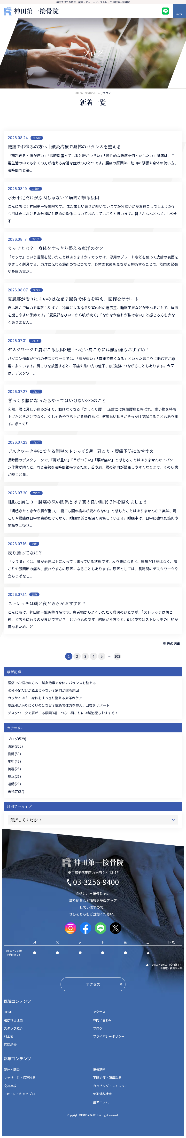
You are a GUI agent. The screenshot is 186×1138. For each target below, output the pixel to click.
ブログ (35, 239)
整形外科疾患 (102, 1093)
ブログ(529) (17, 738)
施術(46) (14, 761)
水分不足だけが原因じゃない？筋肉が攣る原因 (53, 197)
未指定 (36, 138)
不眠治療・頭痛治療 (107, 1077)
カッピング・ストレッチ (110, 1085)
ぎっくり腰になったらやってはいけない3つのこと (57, 400)
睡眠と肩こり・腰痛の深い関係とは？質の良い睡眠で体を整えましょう (77, 502)
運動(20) (14, 783)
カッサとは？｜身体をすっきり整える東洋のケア (55, 248)
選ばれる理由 (13, 1020)
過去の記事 (171, 643)
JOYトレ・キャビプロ (19, 1093)
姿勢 (34, 594)
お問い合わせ (102, 1020)
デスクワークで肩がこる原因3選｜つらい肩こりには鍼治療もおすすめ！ (78, 349)
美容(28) (14, 768)
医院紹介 (10, 1044)
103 (117, 656)
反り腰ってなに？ (25, 552)
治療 (34, 543)
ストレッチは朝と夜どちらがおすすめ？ (47, 603)
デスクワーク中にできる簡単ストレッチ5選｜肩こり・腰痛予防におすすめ (81, 451)
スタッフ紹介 (13, 1028)
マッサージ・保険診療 (19, 1077)
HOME (10, 1012)
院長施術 (99, 1069)
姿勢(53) (14, 753)
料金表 (8, 1036)
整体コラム (101, 1102)
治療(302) (15, 746)
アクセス (99, 1012)
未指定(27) (16, 791)
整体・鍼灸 (12, 1069)
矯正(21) (14, 776)
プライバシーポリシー (108, 1036)
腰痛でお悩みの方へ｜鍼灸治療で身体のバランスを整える (64, 146)
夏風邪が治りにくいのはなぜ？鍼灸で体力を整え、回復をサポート (73, 299)
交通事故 (10, 1085)
